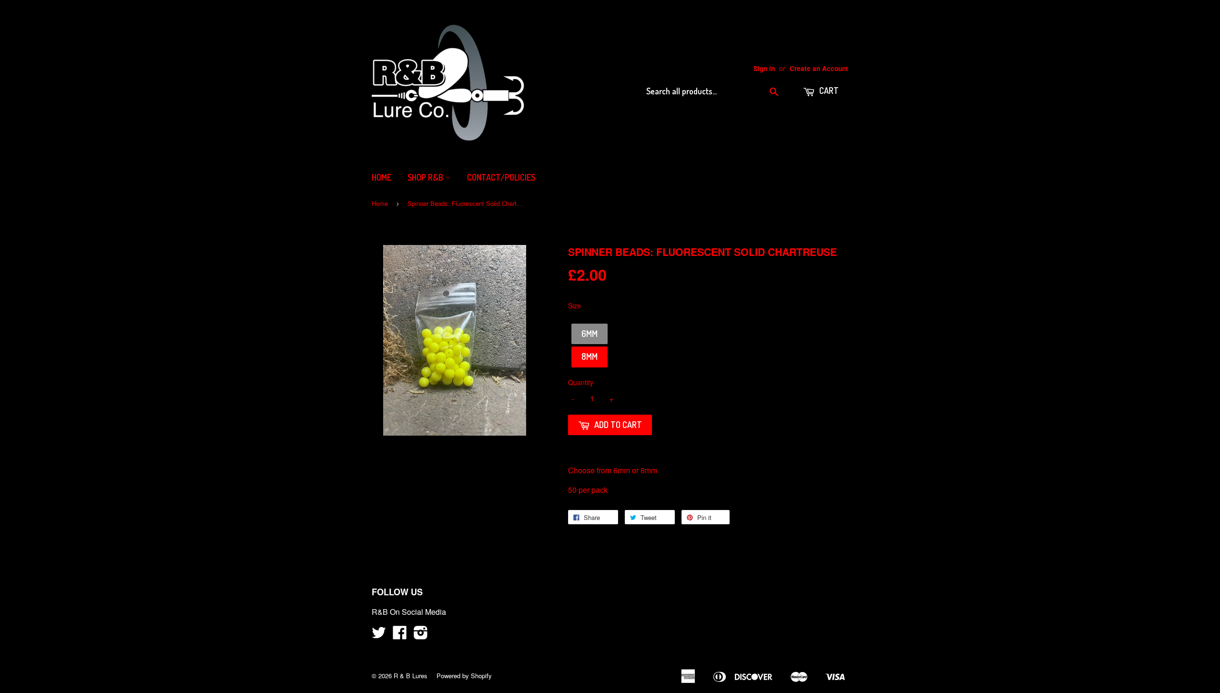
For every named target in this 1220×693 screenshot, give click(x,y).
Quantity (580, 382)
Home (381, 177)
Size (574, 305)
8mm (589, 356)
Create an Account (819, 68)
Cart (828, 90)
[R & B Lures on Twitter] (379, 635)
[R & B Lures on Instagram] (421, 635)
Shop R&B (426, 177)
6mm (589, 333)
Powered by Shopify (464, 675)
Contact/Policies (501, 177)
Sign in (764, 68)
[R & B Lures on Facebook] (400, 635)
